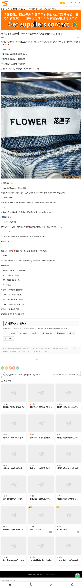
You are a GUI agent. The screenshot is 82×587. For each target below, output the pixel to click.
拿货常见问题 (8, 338)
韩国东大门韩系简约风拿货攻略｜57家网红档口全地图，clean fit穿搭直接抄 (13, 438)
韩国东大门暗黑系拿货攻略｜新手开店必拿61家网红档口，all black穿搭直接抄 (40, 407)
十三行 (23, 42)
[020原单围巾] (68, 515)
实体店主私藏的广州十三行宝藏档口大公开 (67, 375)
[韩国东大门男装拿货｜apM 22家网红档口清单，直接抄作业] (68, 484)
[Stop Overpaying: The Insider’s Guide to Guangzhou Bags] (13, 546)
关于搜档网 (5, 580)
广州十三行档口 (9, 333)
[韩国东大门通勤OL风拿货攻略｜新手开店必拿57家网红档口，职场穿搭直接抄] (68, 393)
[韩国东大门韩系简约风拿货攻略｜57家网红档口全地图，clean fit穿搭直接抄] (13, 423)
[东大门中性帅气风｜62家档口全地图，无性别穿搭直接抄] (13, 484)
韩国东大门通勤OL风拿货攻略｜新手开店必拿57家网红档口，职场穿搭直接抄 (67, 407)
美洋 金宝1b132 (36, 529)
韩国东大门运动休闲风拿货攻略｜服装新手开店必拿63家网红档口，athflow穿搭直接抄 (13, 407)
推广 (79, 37)
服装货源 (72, 333)
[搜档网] (5, 3)
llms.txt (12, 580)
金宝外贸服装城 (46, 333)
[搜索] (72, 3)
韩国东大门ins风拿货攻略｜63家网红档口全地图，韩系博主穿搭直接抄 (13, 468)
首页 (2, 9)
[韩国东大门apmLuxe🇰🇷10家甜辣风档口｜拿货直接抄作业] (13, 515)
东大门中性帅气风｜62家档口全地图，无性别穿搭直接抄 (13, 499)
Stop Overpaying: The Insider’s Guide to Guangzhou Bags (13, 560)
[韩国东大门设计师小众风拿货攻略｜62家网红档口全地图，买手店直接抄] (68, 423)
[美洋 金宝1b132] (41, 515)
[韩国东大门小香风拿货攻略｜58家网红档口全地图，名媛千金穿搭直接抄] (41, 423)
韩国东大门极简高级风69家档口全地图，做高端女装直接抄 (40, 499)
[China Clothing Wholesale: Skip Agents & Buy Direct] (68, 546)
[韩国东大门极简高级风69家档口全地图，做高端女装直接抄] (41, 484)
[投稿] (68, 3)
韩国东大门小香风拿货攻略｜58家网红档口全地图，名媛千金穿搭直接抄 (40, 438)
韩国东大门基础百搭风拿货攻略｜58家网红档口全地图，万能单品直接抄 (40, 468)
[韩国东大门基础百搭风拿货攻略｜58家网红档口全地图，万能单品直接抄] (41, 454)
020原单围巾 (62, 529)
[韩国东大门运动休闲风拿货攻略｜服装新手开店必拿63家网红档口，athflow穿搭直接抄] (13, 393)
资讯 (7, 9)
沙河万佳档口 (23, 333)
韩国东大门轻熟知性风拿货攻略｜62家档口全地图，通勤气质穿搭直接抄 (67, 468)
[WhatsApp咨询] (77, 575)
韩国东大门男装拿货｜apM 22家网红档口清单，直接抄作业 (67, 499)
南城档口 (34, 333)
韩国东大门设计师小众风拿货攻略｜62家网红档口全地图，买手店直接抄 (67, 438)
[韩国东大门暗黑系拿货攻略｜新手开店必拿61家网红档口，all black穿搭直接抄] (41, 393)
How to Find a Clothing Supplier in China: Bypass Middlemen (40, 560)
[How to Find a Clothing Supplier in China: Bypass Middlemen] (41, 546)
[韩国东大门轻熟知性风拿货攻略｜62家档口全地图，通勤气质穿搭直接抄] (68, 454)
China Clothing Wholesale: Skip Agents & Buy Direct (68, 560)
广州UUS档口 (60, 333)
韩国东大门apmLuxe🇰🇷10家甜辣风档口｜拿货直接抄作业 (14, 529)
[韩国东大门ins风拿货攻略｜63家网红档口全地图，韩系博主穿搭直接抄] (13, 454)
